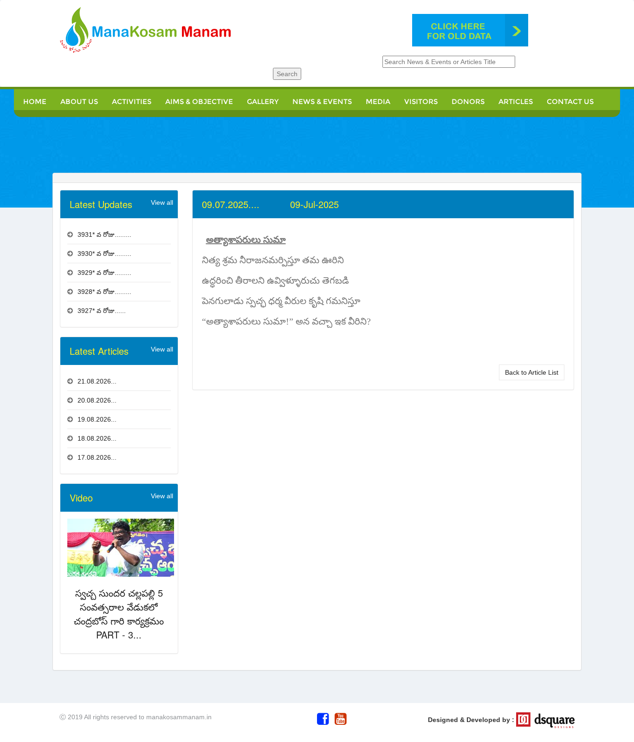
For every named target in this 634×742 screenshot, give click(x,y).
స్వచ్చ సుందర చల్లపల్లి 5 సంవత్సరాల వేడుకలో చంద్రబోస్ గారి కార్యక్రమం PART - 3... (119, 613)
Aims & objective (199, 101)
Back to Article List (531, 372)
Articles (515, 101)
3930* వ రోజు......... (104, 253)
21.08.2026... (97, 381)
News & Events (322, 101)
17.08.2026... (97, 457)
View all (162, 202)
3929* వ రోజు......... (104, 272)
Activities (131, 101)
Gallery (262, 101)
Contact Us (570, 101)
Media (378, 101)
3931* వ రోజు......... (104, 234)
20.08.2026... (97, 400)
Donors (468, 101)
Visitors (421, 101)
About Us (79, 101)
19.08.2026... (97, 419)
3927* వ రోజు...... (102, 310)
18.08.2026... (97, 438)
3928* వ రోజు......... (104, 291)
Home (34, 101)
